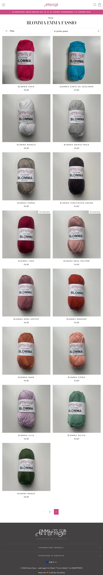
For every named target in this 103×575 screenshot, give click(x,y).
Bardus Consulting (58, 572)
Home (50, 17)
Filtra (11, 31)
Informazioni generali (51, 548)
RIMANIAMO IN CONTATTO (51, 556)
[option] (51, 12)
